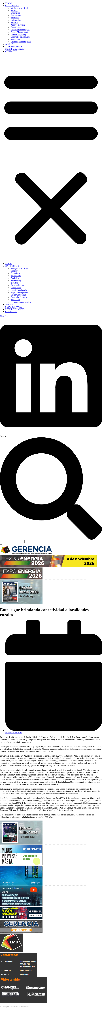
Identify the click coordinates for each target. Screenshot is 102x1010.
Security (14, 10)
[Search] (1, 544)
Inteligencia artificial (19, 8)
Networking (16, 20)
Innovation (15, 39)
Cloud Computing (18, 34)
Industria (14, 22)
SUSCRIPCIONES (13, 46)
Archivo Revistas (18, 25)
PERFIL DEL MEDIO (15, 49)
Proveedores (16, 15)
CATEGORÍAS (12, 6)
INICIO (8, 3)
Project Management (19, 32)
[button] (51, 157)
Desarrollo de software (20, 37)
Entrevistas (15, 13)
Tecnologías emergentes (21, 42)
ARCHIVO (10, 44)
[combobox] (12, 541)
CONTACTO (11, 51)
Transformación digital (20, 30)
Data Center (16, 27)
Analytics (15, 18)
